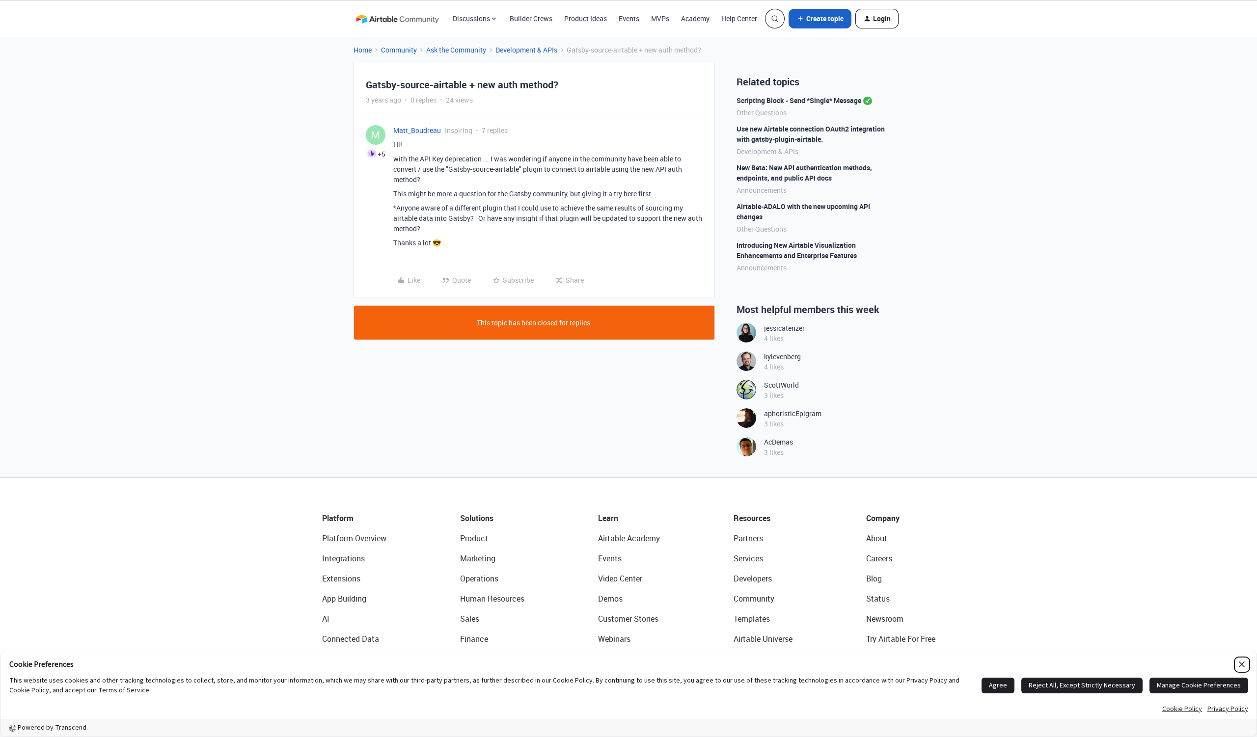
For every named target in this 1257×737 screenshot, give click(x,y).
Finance (474, 638)
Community (399, 49)
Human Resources (492, 598)
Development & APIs (526, 49)
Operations (479, 578)
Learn (608, 518)
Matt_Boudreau (417, 130)
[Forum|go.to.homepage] (397, 18)
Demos (610, 598)
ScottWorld (781, 385)
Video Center (620, 578)
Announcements (762, 190)
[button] (820, 18)
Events (629, 18)
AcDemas (778, 442)
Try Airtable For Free (900, 638)
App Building (344, 598)
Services (748, 558)
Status (878, 598)
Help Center (739, 18)
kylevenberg (782, 356)
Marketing (477, 558)
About (876, 538)
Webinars (614, 638)
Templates (752, 618)
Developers (753, 578)
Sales (469, 618)
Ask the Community (456, 49)
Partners (748, 538)
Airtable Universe (763, 638)
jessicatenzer (784, 328)
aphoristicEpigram (792, 413)
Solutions (476, 518)
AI (325, 618)
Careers (879, 558)
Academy (695, 18)
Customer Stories (628, 618)
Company (883, 518)
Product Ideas (585, 18)
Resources (752, 518)
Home (363, 49)
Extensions (341, 578)
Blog (874, 578)
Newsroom (884, 618)
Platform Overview (354, 538)
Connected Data (350, 638)
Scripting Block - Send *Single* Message (799, 100)
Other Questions (762, 112)
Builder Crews (531, 18)
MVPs (660, 18)
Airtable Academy (629, 538)
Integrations (343, 558)
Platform (338, 518)
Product (474, 538)
